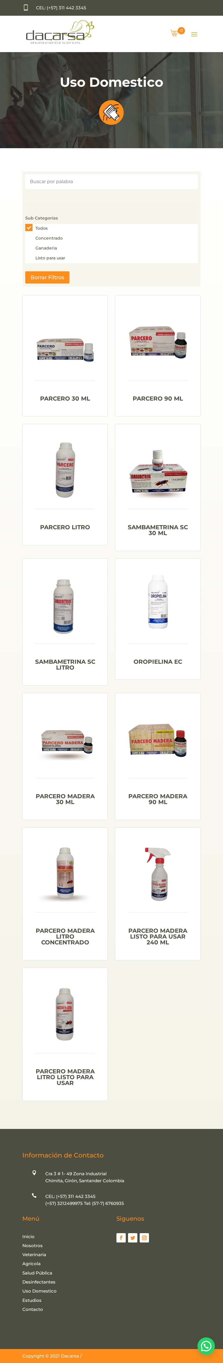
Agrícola (31, 1263)
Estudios (32, 1300)
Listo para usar (50, 258)
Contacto (32, 1309)
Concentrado (49, 238)
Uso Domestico (39, 1291)
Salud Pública (37, 1273)
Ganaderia (46, 248)
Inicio (28, 1236)
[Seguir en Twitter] (132, 1237)
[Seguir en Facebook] (121, 1237)
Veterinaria (34, 1254)
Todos (41, 228)
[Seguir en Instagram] (144, 1237)
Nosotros (32, 1245)
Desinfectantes (38, 1282)
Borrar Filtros (47, 277)
